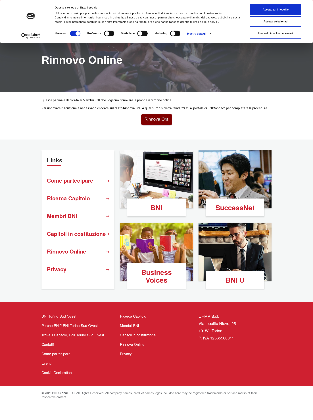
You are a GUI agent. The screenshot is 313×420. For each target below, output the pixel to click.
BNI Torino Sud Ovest (58, 316)
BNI (156, 207)
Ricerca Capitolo (68, 198)
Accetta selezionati (275, 21)
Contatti (47, 344)
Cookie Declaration (56, 372)
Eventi (46, 363)
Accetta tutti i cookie (276, 9)
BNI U (235, 280)
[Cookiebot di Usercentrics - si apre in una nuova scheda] (31, 36)
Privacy (56, 269)
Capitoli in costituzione (76, 233)
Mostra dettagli (196, 33)
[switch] (109, 33)
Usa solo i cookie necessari (275, 33)
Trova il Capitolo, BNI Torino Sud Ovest (72, 334)
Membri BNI (62, 216)
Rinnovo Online (66, 251)
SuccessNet (235, 207)
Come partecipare (70, 180)
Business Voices (156, 276)
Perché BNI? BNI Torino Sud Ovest (69, 325)
